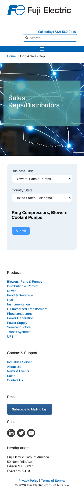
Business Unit (22, 171)
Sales (11, 376)
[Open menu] (42, 49)
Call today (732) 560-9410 (57, 32)
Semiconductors (19, 327)
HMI (10, 300)
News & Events (18, 371)
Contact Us (15, 380)
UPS (10, 336)
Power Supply (17, 323)
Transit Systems (18, 332)
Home (11, 56)
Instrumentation (18, 304)
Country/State (22, 190)
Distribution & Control (22, 286)
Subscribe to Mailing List (29, 409)
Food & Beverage (20, 295)
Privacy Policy (28, 480)
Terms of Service (53, 480)
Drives (11, 291)
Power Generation (20, 318)
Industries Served (19, 362)
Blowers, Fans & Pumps (24, 281)
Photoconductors (19, 313)
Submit (21, 231)
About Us (14, 367)
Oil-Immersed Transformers (27, 309)
